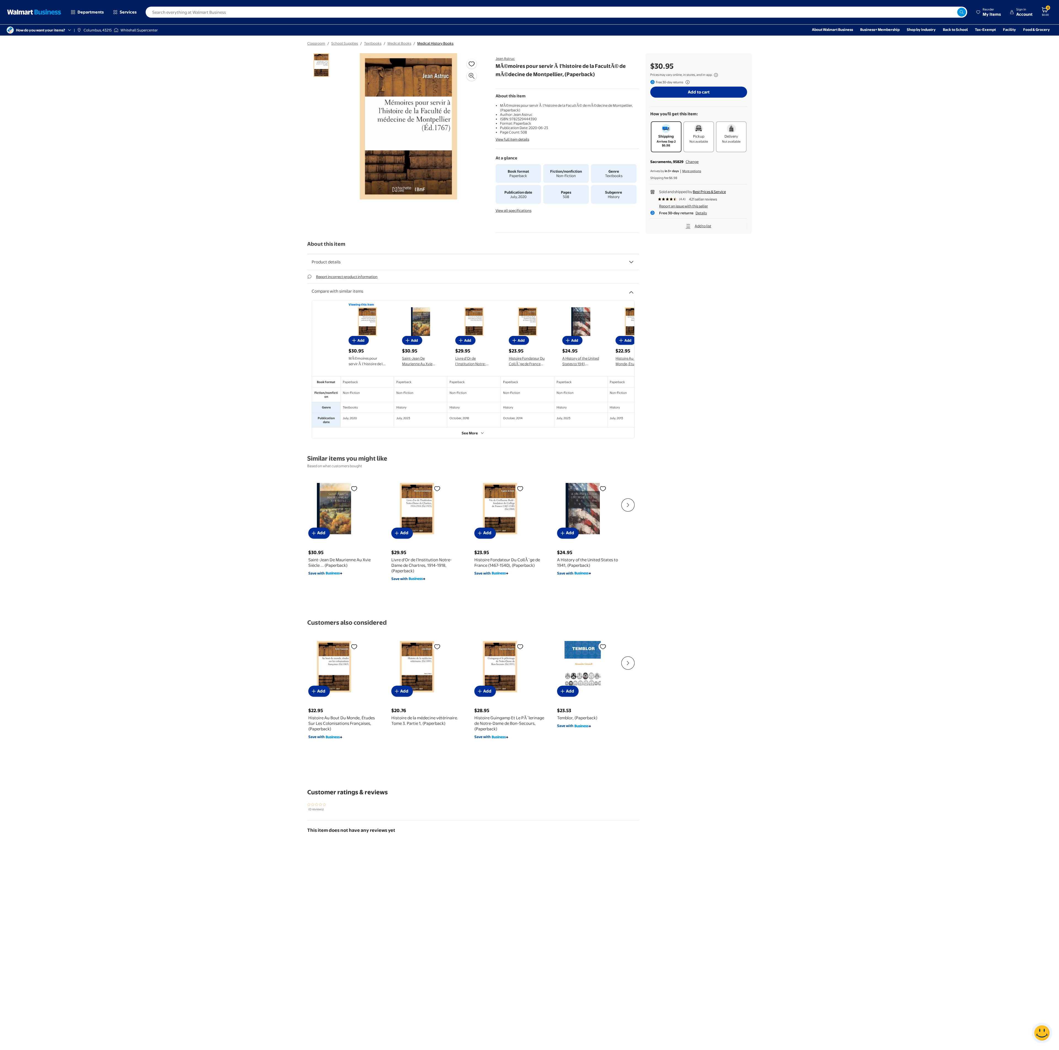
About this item (326, 244)
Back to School (955, 29)
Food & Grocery (1036, 29)
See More (470, 433)
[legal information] (716, 75)
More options (691, 171)
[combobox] (556, 12)
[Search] (961, 12)
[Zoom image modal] (472, 76)
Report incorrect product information (347, 276)
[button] (988, 12)
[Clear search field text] (952, 12)
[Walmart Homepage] (34, 12)
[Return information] (686, 82)
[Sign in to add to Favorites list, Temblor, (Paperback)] (602, 646)
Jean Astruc (505, 58)
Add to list (703, 226)
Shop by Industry (921, 29)
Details (701, 213)
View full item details (512, 139)
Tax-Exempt (985, 29)
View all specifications (513, 210)
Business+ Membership (880, 29)
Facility (1009, 29)
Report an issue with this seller (683, 206)
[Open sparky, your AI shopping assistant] (1042, 1033)
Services (128, 12)
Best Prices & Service (709, 191)
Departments (90, 12)
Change (692, 161)
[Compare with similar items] (631, 290)
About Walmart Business (832, 29)
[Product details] (631, 262)
